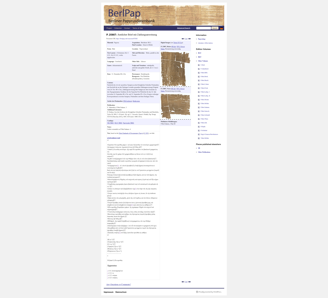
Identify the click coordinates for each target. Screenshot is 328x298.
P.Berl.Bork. (204, 76)
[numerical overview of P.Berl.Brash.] (199, 80)
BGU (199, 53)
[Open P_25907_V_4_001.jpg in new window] (175, 94)
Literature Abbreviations (205, 43)
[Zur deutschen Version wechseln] (221, 28)
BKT (199, 57)
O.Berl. (203, 65)
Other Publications (204, 152)
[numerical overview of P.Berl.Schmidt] (199, 115)
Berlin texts (136, 101)
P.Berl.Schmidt (205, 115)
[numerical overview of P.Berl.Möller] (199, 103)
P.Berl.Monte (205, 99)
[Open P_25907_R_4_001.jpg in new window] (175, 52)
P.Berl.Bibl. (204, 73)
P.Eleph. (203, 126)
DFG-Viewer (181, 47)
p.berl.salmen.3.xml (113, 138)
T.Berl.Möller (205, 138)
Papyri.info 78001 (128, 123)
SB (199, 148)
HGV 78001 (118, 123)
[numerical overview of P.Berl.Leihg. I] (199, 92)
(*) (118, 166)
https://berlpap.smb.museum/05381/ (127, 39)
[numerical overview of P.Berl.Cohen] (199, 84)
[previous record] (182, 39)
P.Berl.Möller (205, 103)
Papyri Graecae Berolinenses (209, 134)
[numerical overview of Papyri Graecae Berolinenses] (199, 134)
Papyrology (202, 39)
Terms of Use (138, 28)
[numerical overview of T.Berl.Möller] (199, 138)
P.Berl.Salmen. (205, 107)
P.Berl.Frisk (204, 88)
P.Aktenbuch (204, 69)
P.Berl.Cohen (205, 84)
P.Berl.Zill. (204, 123)
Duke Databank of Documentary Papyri (131, 133)
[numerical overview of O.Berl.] (199, 65)
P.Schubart (204, 130)
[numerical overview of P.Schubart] (199, 130)
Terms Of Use (177, 43)
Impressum (109, 292)
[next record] (189, 39)
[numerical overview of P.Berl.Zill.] (199, 123)
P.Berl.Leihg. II (205, 96)
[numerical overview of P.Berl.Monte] (199, 99)
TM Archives (128, 101)
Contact (127, 28)
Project (109, 28)
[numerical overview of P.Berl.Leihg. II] (199, 96)
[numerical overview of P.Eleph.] (199, 126)
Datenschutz (120, 292)
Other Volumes (203, 61)
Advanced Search (183, 28)
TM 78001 (110, 123)
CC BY (146, 133)
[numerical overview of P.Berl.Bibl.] (199, 73)
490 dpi (173, 47)
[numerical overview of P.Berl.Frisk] (199, 88)
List (186, 39)
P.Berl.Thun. (204, 119)
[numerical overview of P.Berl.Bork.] (199, 76)
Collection (118, 28)
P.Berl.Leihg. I (205, 92)
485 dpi (173, 89)
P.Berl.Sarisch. (205, 111)
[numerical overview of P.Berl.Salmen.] (199, 107)
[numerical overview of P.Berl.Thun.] (199, 119)
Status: (163, 49)
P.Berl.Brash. (205, 80)
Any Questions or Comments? (118, 284)
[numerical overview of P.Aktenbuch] (199, 69)
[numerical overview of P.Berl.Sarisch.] (199, 111)
